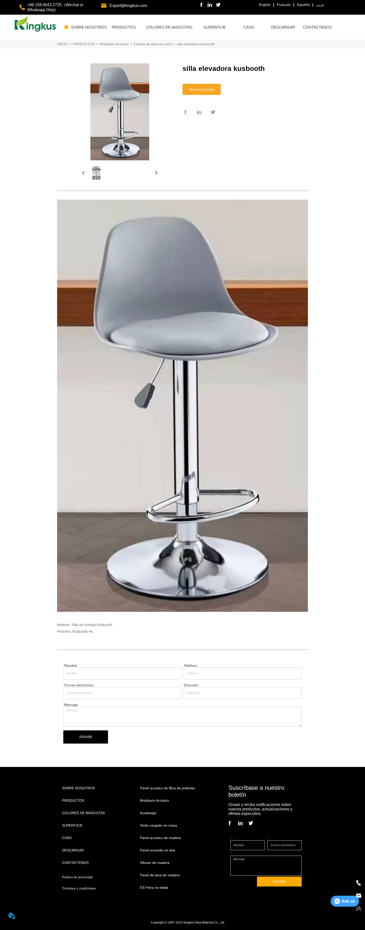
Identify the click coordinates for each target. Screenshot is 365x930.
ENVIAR (85, 737)
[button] (124, 27)
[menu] (203, 27)
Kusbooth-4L (82, 631)
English (264, 4)
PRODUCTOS (84, 44)
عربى (320, 4)
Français (284, 4)
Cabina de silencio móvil (153, 44)
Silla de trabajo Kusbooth (92, 624)
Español (303, 4)
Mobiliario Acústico (114, 44)
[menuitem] (124, 27)
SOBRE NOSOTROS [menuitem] (89, 27)
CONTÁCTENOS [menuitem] (317, 27)
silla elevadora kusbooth (196, 44)
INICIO (62, 44)
